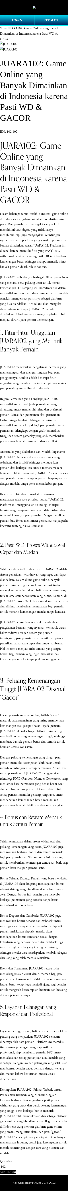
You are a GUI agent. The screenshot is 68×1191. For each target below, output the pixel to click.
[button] (8, 1172)
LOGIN (17, 20)
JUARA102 (7, 277)
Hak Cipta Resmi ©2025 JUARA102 (34, 1182)
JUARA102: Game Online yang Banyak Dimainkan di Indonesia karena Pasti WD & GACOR (29, 33)
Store (3, 28)
